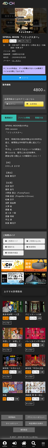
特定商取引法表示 (36, 423)
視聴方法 (39, 118)
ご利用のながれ (34, 241)
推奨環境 (32, 247)
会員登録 (32, 104)
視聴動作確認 (12, 253)
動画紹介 (9, 118)
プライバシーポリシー (36, 417)
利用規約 (12, 417)
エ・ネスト (16, 61)
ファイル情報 (24, 118)
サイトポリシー (12, 423)
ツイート (25, 78)
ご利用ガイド (12, 241)
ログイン (12, 104)
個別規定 (24, 430)
